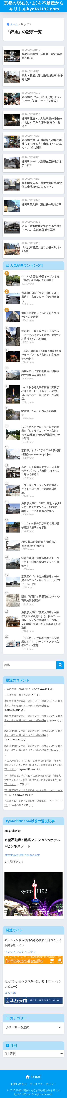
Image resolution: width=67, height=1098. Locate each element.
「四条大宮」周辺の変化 (17, 688)
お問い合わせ (19, 1084)
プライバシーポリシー (43, 1084)
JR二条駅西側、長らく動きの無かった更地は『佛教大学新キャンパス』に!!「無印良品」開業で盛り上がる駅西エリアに (33, 765)
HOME (35, 1077)
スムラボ (10, 993)
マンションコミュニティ (20, 951)
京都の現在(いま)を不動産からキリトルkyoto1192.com (34, 6)
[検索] (60, 665)
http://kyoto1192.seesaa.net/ (22, 855)
